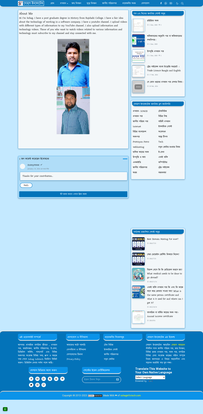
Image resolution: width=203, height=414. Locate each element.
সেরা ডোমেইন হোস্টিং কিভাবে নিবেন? (163, 254)
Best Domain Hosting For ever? (162, 239)
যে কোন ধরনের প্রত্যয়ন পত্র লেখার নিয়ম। (165, 82)
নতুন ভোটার (109, 359)
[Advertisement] (158, 204)
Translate (157, 381)
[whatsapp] (165, 3)
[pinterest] (62, 378)
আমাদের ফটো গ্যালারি (76, 345)
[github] (43, 384)
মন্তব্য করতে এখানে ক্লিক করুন (75, 194)
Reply (26, 185)
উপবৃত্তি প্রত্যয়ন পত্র (155, 51)
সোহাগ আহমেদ (178, 345)
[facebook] (161, 3)
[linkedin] (56, 378)
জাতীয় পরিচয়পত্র (111, 354)
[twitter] (31, 384)
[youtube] (170, 3)
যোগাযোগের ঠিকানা (75, 354)
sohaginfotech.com (131, 395)
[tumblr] (49, 378)
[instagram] (37, 384)
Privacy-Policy (73, 359)
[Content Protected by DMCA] (95, 395)
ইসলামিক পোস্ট (111, 349)
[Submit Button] (117, 380)
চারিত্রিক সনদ (153, 20)
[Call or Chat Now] (5, 409)
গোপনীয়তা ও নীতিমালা (76, 349)
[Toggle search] (182, 3)
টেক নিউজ (108, 345)
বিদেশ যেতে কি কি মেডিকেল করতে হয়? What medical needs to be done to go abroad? (164, 273)
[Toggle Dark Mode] (177, 3)
